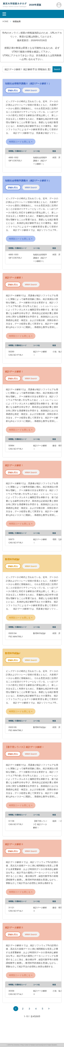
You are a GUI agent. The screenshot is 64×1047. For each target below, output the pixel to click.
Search (57, 69)
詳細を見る (13, 90)
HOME (5, 21)
